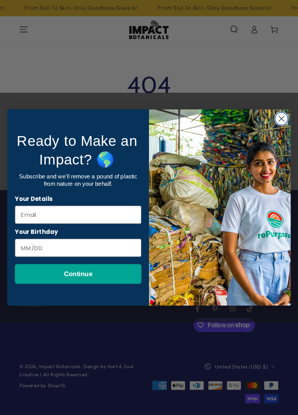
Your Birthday (36, 232)
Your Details (33, 199)
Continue (78, 274)
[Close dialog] (281, 118)
